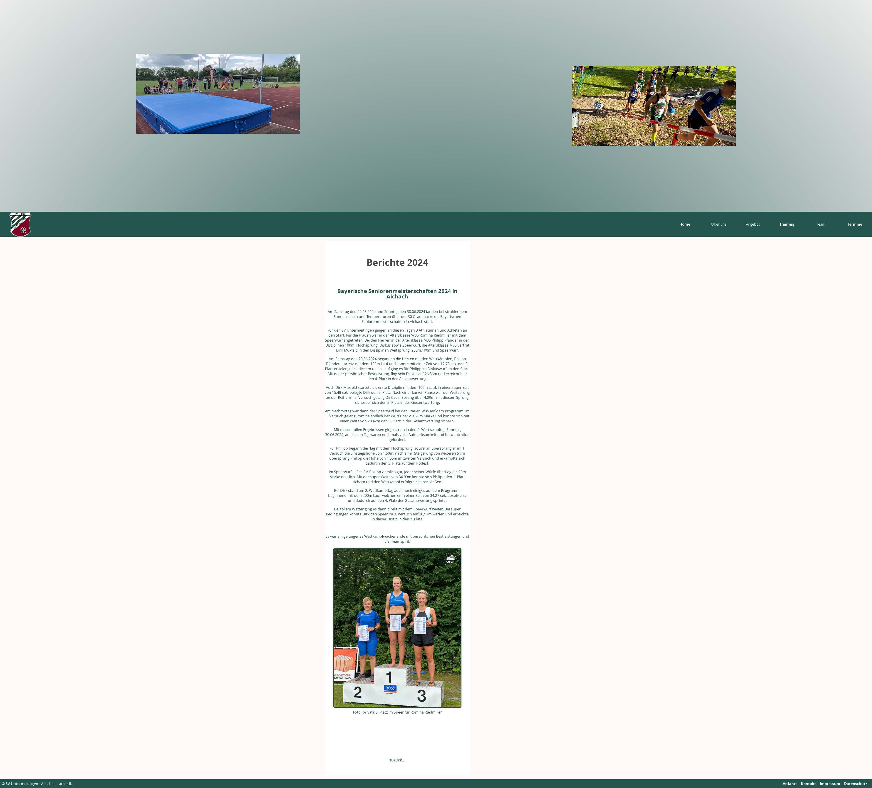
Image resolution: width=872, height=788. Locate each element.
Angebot (753, 224)
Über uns (718, 224)
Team (821, 224)
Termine (855, 224)
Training (786, 224)
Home (684, 224)
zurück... (397, 760)
